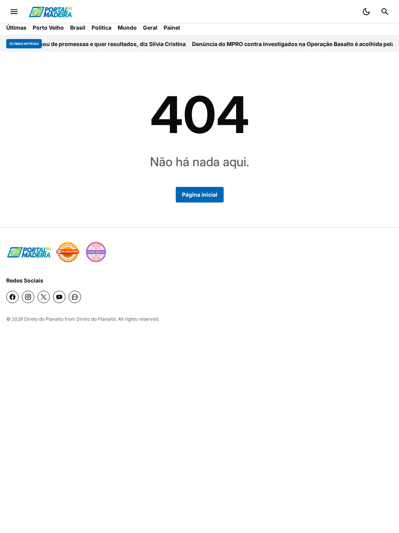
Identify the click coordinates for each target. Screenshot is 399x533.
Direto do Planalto (44, 319)
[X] (43, 297)
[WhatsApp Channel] (75, 297)
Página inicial (199, 194)
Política (101, 27)
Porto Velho (48, 27)
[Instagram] (28, 297)
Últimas (16, 27)
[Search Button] (385, 12)
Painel (172, 27)
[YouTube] (59, 297)
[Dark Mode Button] (366, 12)
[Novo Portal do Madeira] (50, 11)
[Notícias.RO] (28, 252)
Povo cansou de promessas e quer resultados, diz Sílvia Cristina (88, 44)
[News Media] (96, 252)
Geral (150, 27)
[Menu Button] (14, 12)
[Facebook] (12, 297)
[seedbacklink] (67, 252)
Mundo (127, 27)
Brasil (77, 27)
